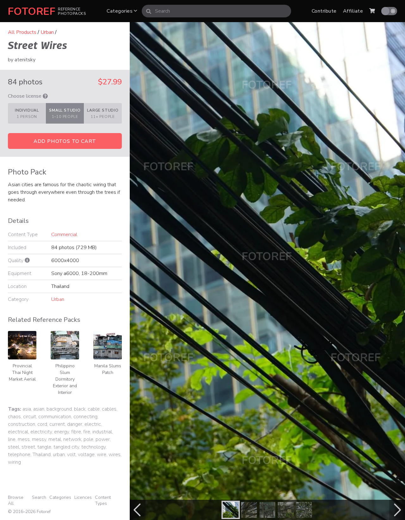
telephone (19, 454)
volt (71, 454)
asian (38, 409)
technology (93, 447)
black (79, 409)
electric (92, 424)
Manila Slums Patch (107, 369)
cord (42, 424)
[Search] (148, 11)
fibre (76, 431)
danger (74, 424)
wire (101, 454)
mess (24, 439)
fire (86, 431)
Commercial (64, 234)
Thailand (42, 454)
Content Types (103, 500)
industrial (102, 431)
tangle (44, 447)
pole (88, 439)
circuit (29, 416)
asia (26, 409)
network (72, 439)
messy (39, 439)
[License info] (45, 96)
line (12, 439)
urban (59, 454)
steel (13, 447)
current (57, 424)
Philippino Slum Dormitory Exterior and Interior (65, 379)
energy (61, 431)
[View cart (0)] (372, 11)
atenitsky (25, 59)
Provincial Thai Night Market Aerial (22, 372)
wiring (14, 462)
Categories (120, 11)
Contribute (324, 11)
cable (94, 409)
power (103, 439)
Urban (47, 32)
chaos (14, 416)
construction (21, 424)
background (59, 409)
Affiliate (353, 11)
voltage (86, 454)
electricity (41, 431)
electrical (18, 431)
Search (39, 497)
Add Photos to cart (65, 141)
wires (115, 454)
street (28, 447)
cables (109, 409)
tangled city (66, 447)
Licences (83, 497)
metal (54, 439)
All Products (22, 32)
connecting (85, 416)
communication (54, 416)
